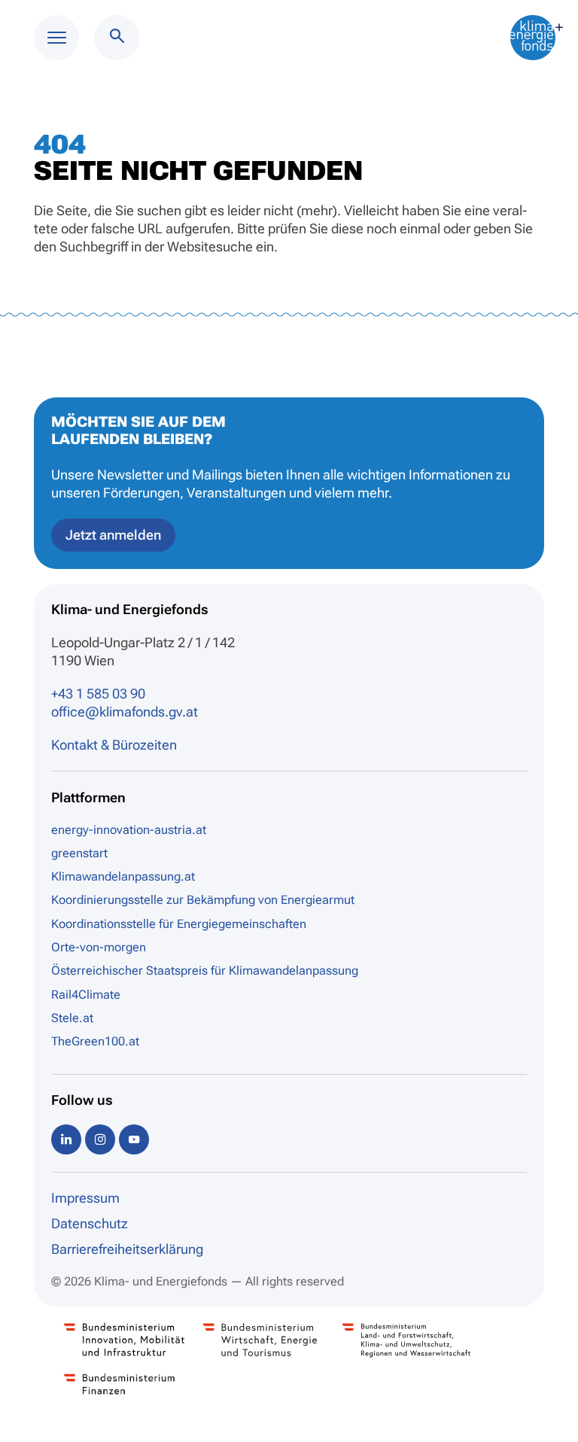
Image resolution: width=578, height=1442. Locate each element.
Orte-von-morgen (98, 947)
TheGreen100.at (95, 1041)
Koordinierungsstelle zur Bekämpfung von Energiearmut (202, 900)
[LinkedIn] (66, 1139)
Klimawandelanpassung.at (123, 876)
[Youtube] (134, 1139)
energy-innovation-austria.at (128, 830)
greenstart (79, 853)
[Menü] (56, 37)
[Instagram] (100, 1139)
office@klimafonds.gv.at (124, 711)
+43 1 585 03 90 (98, 693)
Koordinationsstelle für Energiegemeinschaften (178, 924)
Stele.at (72, 1018)
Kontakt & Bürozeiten (114, 745)
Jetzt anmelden (113, 535)
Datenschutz (89, 1223)
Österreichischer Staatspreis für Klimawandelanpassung (204, 970)
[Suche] (116, 37)
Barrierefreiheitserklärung (127, 1249)
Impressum (85, 1198)
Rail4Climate (85, 994)
